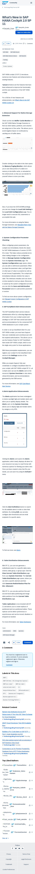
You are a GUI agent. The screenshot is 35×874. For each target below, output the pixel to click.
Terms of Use (26, 854)
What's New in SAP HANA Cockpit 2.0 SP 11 (16, 21)
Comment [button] (27, 642)
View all (4, 838)
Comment (9, 665)
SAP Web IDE (22, 56)
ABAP (4, 677)
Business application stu (9, 696)
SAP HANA (5, 52)
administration (7, 631)
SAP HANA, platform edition (10, 56)
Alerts (18, 550)
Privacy (9, 854)
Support (26, 864)
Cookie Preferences (9, 869)
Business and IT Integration (16, 693)
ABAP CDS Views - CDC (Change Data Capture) (15, 681)
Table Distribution (25, 622)
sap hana (21, 631)
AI (18, 687)
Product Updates (7, 66)
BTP (4, 693)
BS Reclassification (23, 690)
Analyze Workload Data (9, 690)
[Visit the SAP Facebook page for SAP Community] (12, 848)
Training (5, 59)
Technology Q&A (9, 745)
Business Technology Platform (11, 700)
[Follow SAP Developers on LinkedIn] (22, 848)
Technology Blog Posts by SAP (11, 7)
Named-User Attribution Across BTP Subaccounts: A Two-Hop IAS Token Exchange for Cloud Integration (17, 714)
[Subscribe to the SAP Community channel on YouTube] (19, 848)
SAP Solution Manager (8, 635)
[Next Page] (19, 702)
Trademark (8, 864)
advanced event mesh (9, 687)
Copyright (9, 859)
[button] (3, 43)
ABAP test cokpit (20, 684)
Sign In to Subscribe (24, 32)
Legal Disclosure (26, 859)
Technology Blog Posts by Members (16, 753)
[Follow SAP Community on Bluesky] (16, 848)
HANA (14, 631)
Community (13, 2)
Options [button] (16, 36)
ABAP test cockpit (7, 684)
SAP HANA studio (15, 52)
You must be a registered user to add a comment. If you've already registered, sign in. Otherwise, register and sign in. (17, 658)
